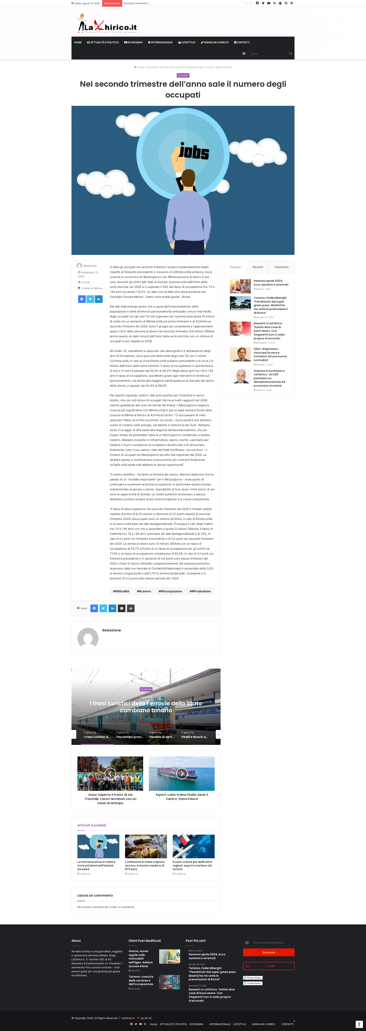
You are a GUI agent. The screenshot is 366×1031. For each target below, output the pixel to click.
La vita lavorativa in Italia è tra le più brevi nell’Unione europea (96, 865)
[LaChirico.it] (106, 24)
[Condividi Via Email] (121, 608)
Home (78, 42)
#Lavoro (145, 591)
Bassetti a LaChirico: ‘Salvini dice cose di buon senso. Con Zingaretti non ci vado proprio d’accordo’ (269, 330)
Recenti (258, 267)
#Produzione (201, 591)
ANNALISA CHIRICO (215, 42)
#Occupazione (171, 591)
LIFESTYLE (188, 42)
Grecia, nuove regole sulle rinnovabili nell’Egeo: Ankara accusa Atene (141, 958)
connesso (98, 906)
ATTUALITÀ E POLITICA (104, 42)
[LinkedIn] (99, 299)
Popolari (235, 267)
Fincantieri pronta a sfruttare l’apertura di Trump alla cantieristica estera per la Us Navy (146, 710)
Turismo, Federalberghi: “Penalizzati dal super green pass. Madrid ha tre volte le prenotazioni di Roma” (271, 305)
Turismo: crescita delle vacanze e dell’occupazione (141, 980)
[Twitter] (90, 299)
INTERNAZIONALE (161, 42)
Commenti (282, 267)
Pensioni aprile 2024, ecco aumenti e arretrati (271, 283)
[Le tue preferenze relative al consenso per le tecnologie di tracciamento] (359, 1024)
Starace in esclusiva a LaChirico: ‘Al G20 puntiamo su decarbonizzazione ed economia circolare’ (269, 378)
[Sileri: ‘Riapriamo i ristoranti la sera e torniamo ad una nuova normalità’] (240, 354)
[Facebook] (82, 299)
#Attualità (122, 591)
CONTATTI (243, 42)
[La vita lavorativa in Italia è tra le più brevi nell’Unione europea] (98, 846)
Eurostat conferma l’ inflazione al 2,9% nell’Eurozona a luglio (159, 3)
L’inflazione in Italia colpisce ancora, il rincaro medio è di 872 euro (145, 865)
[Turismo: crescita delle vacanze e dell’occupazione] (169, 982)
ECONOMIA (134, 42)
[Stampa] (131, 608)
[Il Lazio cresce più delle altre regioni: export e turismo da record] (194, 846)
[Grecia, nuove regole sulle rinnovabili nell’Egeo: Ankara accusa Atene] (169, 956)
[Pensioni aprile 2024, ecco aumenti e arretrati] (240, 286)
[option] (146, 707)
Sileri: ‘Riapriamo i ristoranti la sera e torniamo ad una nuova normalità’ (270, 354)
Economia (152, 67)
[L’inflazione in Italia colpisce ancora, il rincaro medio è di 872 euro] (146, 846)
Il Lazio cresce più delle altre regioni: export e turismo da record (192, 865)
